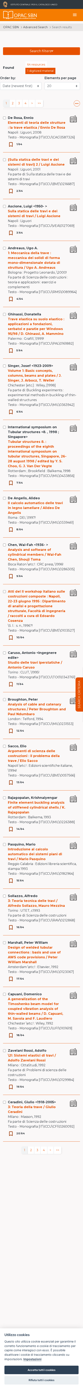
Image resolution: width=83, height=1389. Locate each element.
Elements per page (60, 78)
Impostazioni (32, 1359)
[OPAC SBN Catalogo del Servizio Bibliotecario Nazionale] (8, 15)
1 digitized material (40, 71)
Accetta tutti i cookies (41, 1370)
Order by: (8, 78)
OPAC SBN (11, 27)
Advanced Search (35, 27)
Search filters (40, 51)
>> (39, 103)
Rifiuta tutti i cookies (41, 1380)
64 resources (36, 64)
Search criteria (79, 694)
